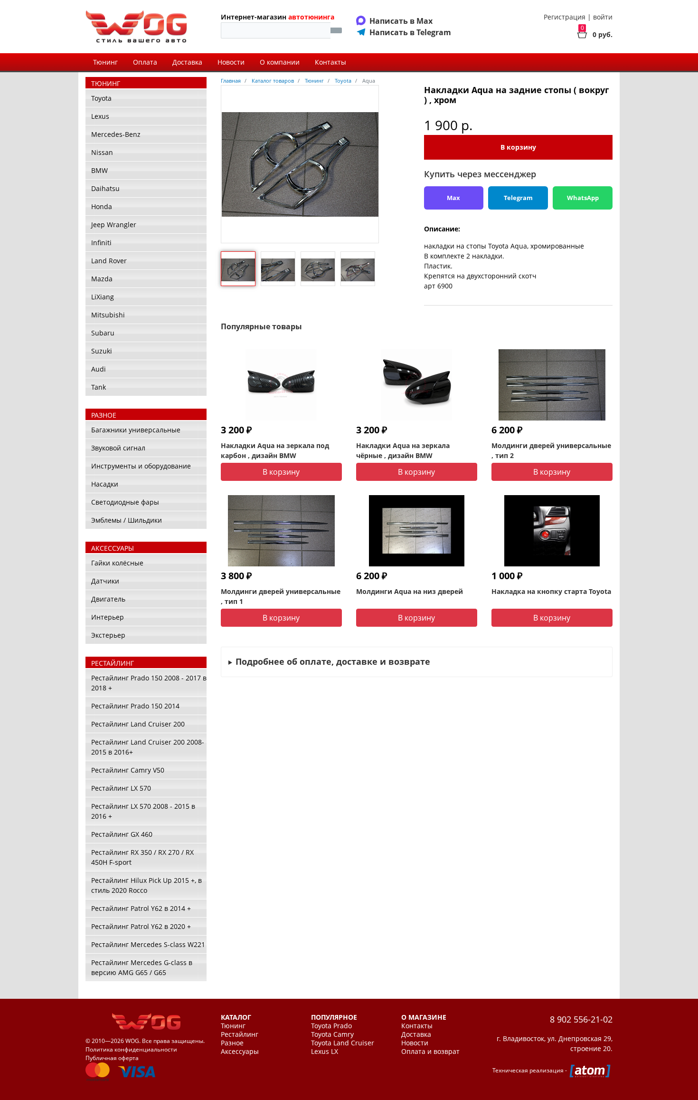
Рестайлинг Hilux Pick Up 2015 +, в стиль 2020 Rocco (146, 885)
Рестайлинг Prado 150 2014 (135, 705)
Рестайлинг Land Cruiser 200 (138, 723)
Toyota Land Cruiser (342, 1043)
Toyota (101, 98)
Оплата (145, 62)
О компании (280, 62)
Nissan (102, 152)
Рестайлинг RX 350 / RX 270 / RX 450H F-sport (142, 857)
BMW (99, 170)
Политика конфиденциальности (131, 1049)
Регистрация (564, 16)
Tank (98, 387)
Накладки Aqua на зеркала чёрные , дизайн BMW (403, 450)
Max (453, 197)
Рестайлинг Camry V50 (127, 770)
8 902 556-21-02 (581, 1019)
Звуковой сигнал (118, 447)
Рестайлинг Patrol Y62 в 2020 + (141, 926)
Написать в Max (401, 21)
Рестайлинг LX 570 (121, 788)
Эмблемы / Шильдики (126, 520)
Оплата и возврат (430, 1051)
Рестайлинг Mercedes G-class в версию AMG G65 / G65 (141, 967)
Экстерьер (108, 635)
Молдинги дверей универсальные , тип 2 (551, 450)
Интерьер (107, 617)
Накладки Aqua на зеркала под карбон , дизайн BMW (275, 450)
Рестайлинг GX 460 (121, 834)
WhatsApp (583, 197)
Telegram (518, 197)
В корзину (518, 147)
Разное (232, 1043)
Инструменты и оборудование (141, 465)
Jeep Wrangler (113, 224)
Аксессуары (240, 1051)
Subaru (102, 332)
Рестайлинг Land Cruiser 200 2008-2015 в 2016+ (147, 746)
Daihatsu (105, 188)
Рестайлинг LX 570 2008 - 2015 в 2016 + (143, 811)
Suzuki (101, 350)
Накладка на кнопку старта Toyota (551, 591)
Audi (98, 368)
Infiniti (101, 242)
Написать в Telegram (410, 32)
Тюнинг (105, 62)
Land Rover (109, 260)
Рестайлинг (239, 1034)
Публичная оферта (112, 1058)
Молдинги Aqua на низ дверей (409, 591)
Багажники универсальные (135, 429)
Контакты (330, 62)
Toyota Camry (332, 1034)
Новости (231, 62)
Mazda (102, 278)
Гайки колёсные (117, 562)
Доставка (187, 62)
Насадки (104, 483)
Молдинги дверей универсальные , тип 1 (280, 596)
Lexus (100, 116)
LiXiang (102, 296)
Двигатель (108, 598)
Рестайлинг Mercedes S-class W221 (148, 944)
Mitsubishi (108, 314)
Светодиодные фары (125, 502)
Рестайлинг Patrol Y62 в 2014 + (141, 908)
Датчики (105, 580)
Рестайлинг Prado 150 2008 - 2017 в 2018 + (149, 682)
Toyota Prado (331, 1026)
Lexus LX (324, 1051)
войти (603, 16)
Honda (101, 206)
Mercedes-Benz (116, 134)
